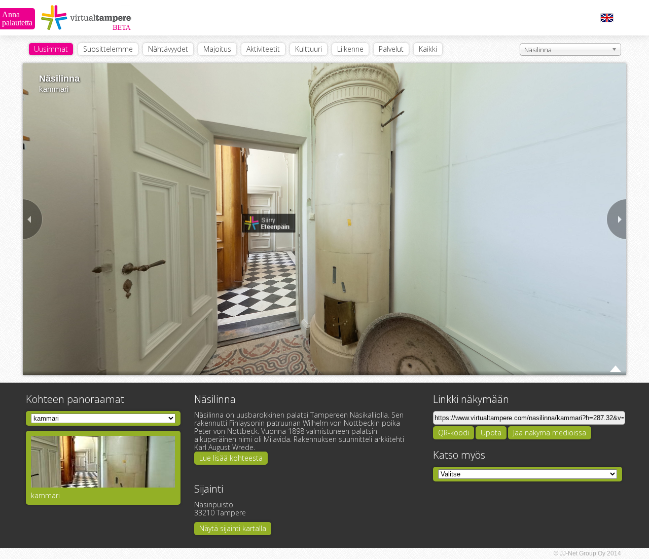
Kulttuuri (308, 49)
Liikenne (350, 49)
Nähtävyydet (168, 49)
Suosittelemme (108, 49)
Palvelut (391, 49)
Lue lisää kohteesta (231, 458)
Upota (491, 432)
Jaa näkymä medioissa (549, 432)
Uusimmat (51, 49)
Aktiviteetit (263, 49)
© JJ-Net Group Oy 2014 (587, 553)
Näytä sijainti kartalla (232, 528)
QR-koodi (453, 432)
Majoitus (217, 49)
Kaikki (428, 49)
